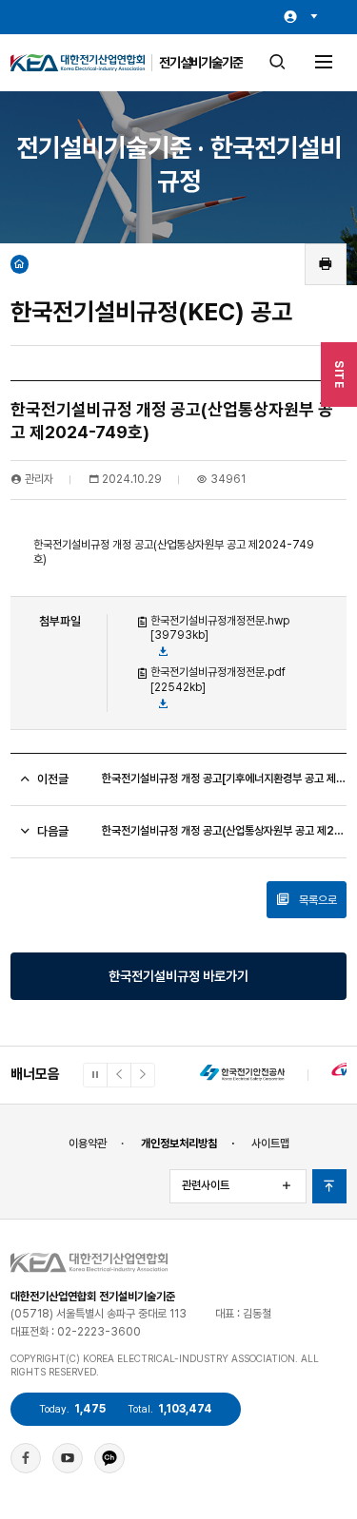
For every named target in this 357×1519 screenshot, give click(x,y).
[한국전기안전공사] (242, 1075)
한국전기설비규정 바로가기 (178, 976)
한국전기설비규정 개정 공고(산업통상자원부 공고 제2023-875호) (224, 830)
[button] (119, 1075)
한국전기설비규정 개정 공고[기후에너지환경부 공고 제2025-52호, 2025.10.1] (224, 778)
